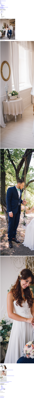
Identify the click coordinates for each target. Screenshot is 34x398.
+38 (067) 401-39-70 (2, 7)
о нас (1, 385)
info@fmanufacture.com (7, 382)
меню (0, 1)
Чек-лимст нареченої (2, 397)
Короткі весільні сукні (3, 5)
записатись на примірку (3, 388)
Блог (1, 11)
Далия (4, 40)
